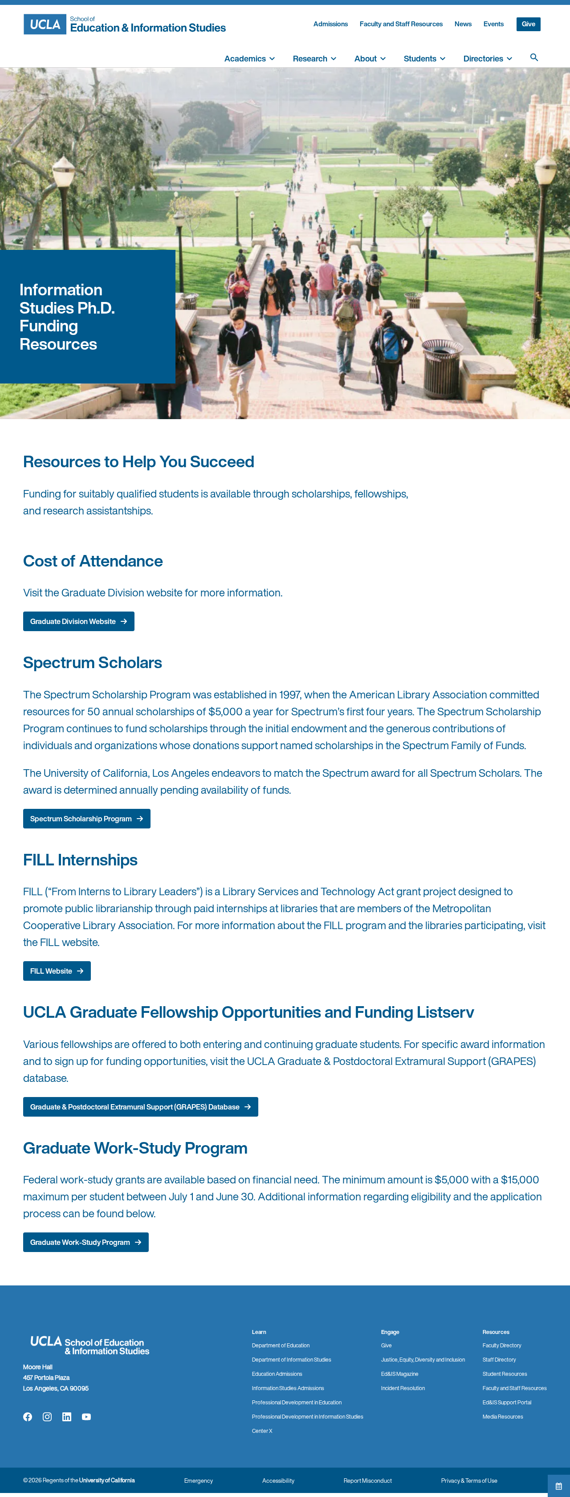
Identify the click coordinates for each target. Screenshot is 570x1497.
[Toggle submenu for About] (383, 57)
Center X (262, 1431)
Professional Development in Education (297, 1402)
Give (528, 24)
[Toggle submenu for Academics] (272, 57)
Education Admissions (277, 1374)
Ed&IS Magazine (400, 1374)
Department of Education (280, 1345)
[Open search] (534, 57)
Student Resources (505, 1374)
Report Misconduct (368, 1481)
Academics (245, 58)
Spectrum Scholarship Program (81, 818)
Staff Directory (499, 1359)
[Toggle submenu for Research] (333, 57)
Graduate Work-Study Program (80, 1242)
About (365, 58)
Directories (483, 58)
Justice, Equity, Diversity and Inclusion (423, 1359)
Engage (390, 1332)
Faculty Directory (502, 1345)
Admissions (331, 24)
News (463, 24)
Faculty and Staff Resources (401, 24)
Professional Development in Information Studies (307, 1416)
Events (494, 24)
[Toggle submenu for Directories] (509, 57)
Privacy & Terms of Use (469, 1481)
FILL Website (51, 971)
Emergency (198, 1481)
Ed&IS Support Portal (507, 1402)
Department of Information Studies (291, 1359)
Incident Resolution (403, 1388)
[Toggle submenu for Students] (442, 57)
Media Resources (503, 1416)
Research (310, 58)
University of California (107, 1480)
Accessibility (278, 1481)
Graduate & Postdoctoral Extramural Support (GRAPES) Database (135, 1106)
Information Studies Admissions (288, 1388)
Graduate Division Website (73, 621)
